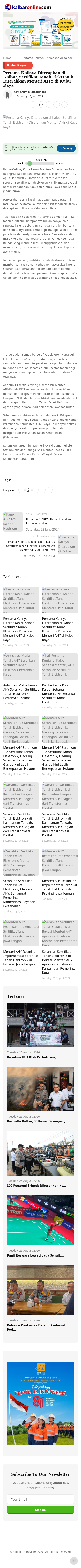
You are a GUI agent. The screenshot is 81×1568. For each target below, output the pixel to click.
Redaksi (66, 1554)
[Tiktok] (54, 1541)
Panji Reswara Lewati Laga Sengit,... (35, 1255)
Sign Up (40, 1509)
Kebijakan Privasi (18, 1561)
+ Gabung (66, 148)
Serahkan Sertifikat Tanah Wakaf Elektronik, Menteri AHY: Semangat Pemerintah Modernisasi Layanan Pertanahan (19, 893)
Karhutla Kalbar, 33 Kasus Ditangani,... (37, 1121)
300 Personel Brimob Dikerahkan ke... (36, 1185)
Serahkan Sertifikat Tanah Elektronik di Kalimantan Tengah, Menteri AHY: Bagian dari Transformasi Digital (18, 824)
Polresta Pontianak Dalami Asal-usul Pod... (36, 1327)
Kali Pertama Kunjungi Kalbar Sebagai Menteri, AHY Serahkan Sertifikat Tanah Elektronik (59, 693)
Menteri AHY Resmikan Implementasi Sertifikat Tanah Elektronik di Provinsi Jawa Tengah (59, 887)
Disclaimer (51, 1554)
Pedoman (35, 1554)
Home (7, 58)
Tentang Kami (16, 1554)
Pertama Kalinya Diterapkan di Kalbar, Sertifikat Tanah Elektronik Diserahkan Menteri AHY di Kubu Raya (19, 629)
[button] (61, 7)
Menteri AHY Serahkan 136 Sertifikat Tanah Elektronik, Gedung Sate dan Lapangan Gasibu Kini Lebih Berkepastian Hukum (20, 758)
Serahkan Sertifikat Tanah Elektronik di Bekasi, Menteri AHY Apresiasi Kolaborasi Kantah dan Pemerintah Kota (60, 962)
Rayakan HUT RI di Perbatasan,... (33, 1057)
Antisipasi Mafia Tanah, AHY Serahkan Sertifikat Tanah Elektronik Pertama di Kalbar (21, 691)
